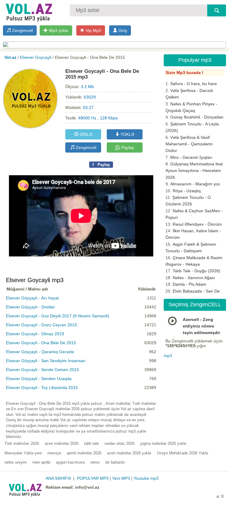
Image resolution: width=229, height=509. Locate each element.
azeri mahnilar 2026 (61, 443)
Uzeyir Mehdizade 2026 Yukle (182, 453)
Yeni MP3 (121, 478)
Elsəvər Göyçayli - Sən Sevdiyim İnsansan (45, 360)
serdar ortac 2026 (119, 443)
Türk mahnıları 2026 (21, 443)
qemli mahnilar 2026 (84, 453)
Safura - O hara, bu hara (193, 83)
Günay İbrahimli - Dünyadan (196, 117)
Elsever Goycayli (35, 57)
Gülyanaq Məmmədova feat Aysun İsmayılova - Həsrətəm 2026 (194, 171)
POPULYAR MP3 (93, 478)
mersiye (54, 453)
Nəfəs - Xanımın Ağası (194, 277)
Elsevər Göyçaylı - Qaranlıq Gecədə (40, 351)
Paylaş (127, 147)
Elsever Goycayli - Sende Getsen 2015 (42, 369)
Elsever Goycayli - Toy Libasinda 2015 (42, 387)
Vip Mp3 (92, 30)
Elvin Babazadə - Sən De (196, 291)
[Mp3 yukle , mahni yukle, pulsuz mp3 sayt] (28, 11)
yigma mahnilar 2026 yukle (163, 443)
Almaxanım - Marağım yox (195, 184)
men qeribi (41, 462)
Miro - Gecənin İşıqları (191, 157)
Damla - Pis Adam (189, 284)
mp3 (168, 355)
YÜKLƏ (126, 134)
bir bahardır (115, 462)
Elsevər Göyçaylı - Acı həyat (32, 298)
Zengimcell (22, 30)
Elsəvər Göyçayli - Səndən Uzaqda (39, 378)
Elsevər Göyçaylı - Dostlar (30, 307)
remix (95, 462)
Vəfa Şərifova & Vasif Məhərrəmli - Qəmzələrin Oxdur (189, 144)
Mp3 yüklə (58, 30)
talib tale (91, 443)
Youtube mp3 (146, 478)
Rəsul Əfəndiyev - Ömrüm (197, 224)
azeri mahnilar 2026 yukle (129, 453)
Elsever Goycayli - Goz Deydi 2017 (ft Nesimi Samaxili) (57, 315)
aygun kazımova (70, 462)
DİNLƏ (85, 134)
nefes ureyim (15, 462)
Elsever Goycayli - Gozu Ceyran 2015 (41, 324)
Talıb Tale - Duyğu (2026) (196, 270)
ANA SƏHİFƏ (58, 478)
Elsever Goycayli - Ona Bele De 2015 (41, 342)
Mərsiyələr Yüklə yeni (23, 453)
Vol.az (10, 57)
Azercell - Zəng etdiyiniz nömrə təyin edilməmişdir (201, 326)
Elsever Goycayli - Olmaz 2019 (35, 333)
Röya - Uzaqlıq (187, 190)
